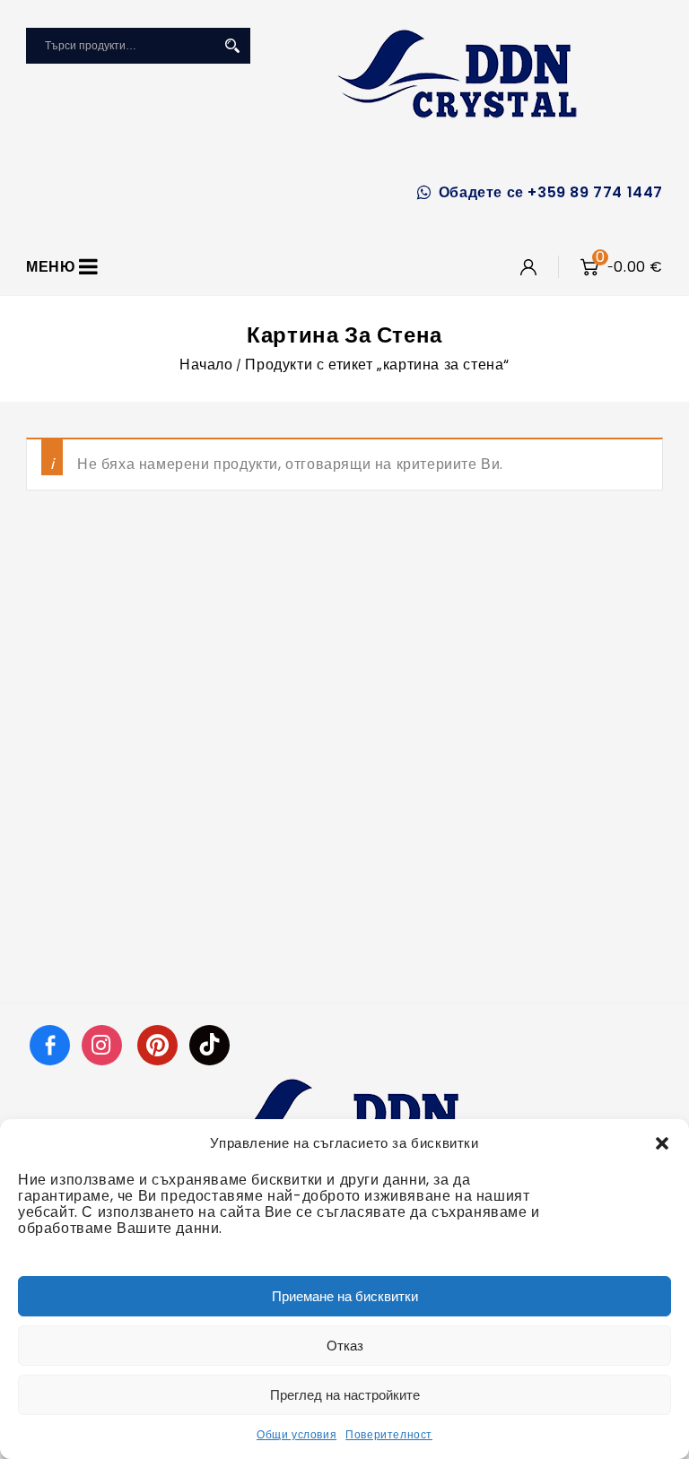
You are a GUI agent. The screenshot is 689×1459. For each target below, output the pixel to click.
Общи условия (296, 1434)
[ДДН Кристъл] (457, 73)
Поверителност (388, 1434)
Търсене (232, 46)
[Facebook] (50, 1044)
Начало (206, 364)
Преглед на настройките (345, 1394)
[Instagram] (104, 1044)
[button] (662, 1143)
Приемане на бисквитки (345, 1296)
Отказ (345, 1345)
